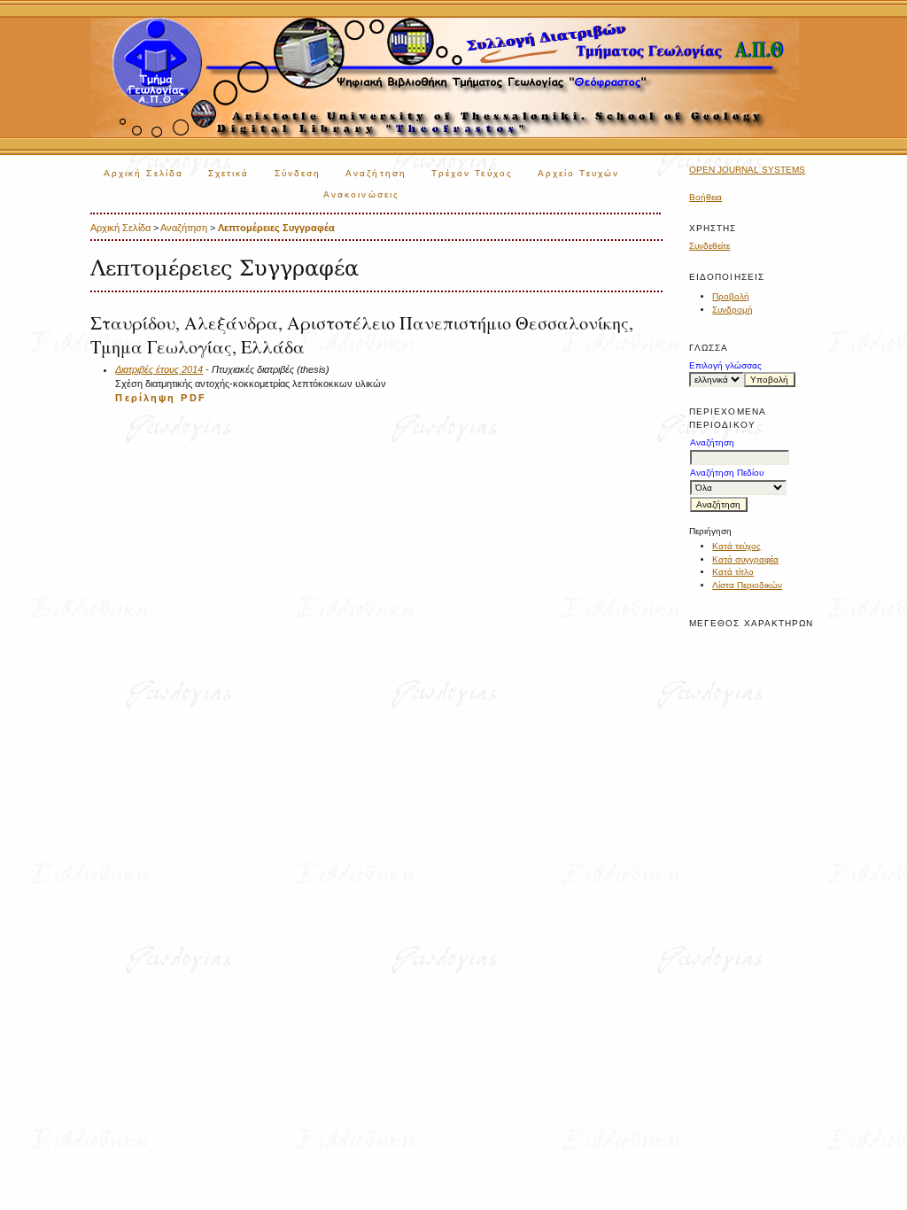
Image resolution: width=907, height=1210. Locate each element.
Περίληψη (145, 397)
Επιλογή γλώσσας (725, 365)
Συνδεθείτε (709, 246)
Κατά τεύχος (736, 546)
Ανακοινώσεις (361, 194)
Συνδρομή (732, 309)
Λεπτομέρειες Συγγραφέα (276, 227)
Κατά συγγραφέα (745, 559)
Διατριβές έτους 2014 (159, 369)
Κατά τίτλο (733, 572)
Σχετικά (229, 173)
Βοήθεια (705, 197)
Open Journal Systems (747, 170)
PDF (193, 397)
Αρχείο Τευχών (578, 173)
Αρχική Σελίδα (143, 173)
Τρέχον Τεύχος (472, 173)
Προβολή (730, 296)
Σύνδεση (298, 173)
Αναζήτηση (376, 173)
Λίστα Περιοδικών (747, 585)
